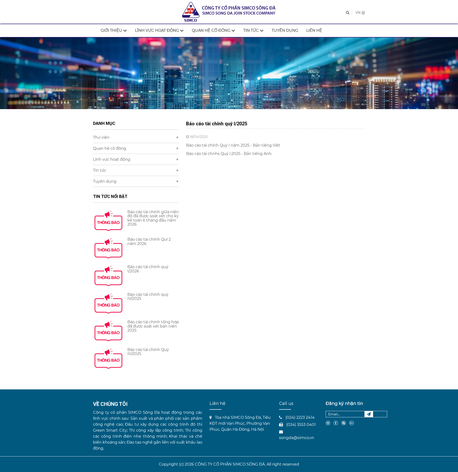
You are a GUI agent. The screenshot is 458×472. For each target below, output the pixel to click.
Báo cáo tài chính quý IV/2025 (147, 296)
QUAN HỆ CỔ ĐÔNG (211, 30)
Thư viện (136, 137)
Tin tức (136, 170)
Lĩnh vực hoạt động (136, 159)
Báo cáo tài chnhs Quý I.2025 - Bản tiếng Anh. (229, 153)
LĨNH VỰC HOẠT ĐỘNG (157, 30)
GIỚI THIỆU (112, 30)
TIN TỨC (251, 30)
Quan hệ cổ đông (136, 148)
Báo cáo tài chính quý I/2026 (147, 269)
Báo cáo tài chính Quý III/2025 (148, 351)
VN (358, 13)
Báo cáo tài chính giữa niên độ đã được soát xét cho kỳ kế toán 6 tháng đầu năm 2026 (153, 218)
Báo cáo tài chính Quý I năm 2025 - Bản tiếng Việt (233, 145)
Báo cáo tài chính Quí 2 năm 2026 (149, 241)
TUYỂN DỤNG (285, 30)
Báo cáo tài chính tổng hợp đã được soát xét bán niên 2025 (153, 326)
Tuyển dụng (136, 181)
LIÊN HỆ (314, 30)
